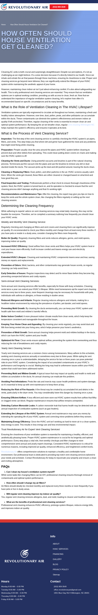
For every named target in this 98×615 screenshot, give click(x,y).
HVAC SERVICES (60, 549)
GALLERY (57, 559)
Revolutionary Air (9, 452)
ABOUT (56, 544)
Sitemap (56, 575)
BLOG (55, 564)
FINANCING (58, 554)
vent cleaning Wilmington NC (81, 125)
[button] (95, 7)
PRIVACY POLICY (61, 569)
